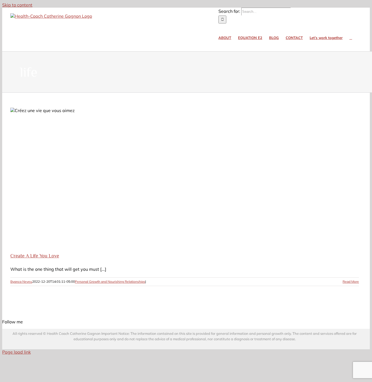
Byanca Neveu (21, 281)
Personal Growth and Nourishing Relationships (110, 281)
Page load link (16, 352)
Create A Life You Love (34, 255)
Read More (351, 281)
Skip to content (17, 5)
